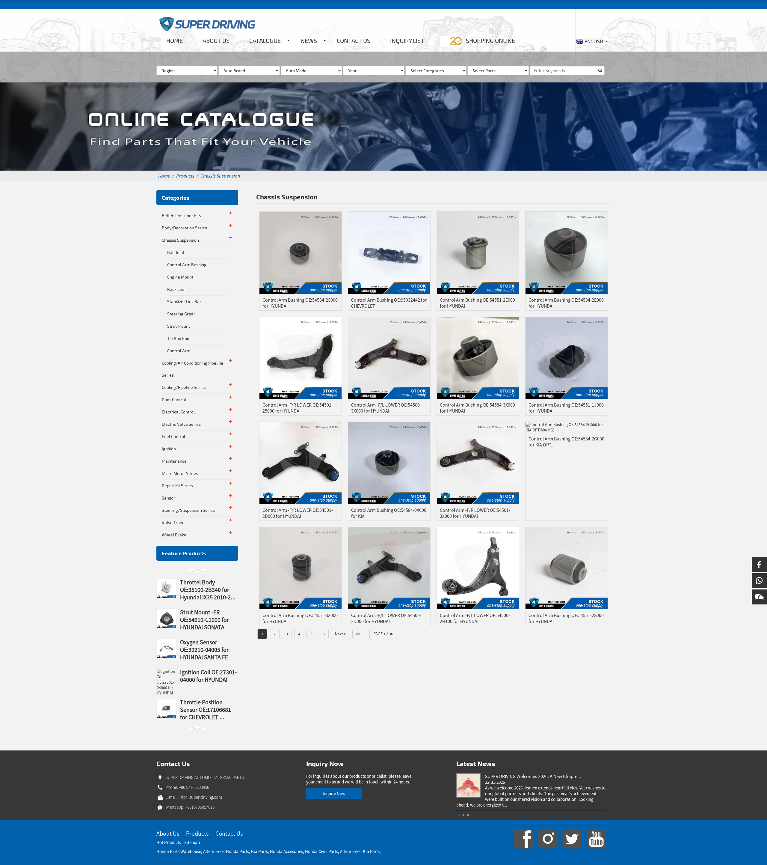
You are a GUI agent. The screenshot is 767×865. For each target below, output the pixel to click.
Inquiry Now (334, 793)
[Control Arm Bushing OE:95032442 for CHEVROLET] (389, 252)
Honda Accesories (286, 851)
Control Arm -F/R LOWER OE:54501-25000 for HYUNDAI (297, 408)
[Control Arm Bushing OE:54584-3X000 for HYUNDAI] (478, 357)
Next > (340, 634)
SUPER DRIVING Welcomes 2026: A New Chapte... (533, 776)
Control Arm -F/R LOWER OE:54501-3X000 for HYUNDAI (475, 513)
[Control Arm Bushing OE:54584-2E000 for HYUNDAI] (567, 252)
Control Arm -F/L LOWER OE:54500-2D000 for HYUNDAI (386, 618)
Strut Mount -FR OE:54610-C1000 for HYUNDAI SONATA (204, 619)
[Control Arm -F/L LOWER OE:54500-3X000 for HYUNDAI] (389, 357)
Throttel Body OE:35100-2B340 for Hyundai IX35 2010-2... (207, 589)
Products (185, 176)
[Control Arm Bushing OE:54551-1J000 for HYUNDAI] (567, 357)
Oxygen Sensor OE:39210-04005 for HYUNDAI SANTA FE (204, 649)
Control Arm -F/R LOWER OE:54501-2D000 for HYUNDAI (297, 513)
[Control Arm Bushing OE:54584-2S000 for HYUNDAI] (300, 252)
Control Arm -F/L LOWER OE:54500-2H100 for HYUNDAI (475, 618)
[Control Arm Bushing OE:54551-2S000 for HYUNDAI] (567, 567)
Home (164, 176)
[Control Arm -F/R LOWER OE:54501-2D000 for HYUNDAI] (300, 462)
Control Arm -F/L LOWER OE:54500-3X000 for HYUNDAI (386, 408)
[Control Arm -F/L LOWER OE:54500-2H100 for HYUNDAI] (478, 567)
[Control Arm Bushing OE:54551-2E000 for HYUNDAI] (478, 252)
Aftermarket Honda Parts (226, 851)
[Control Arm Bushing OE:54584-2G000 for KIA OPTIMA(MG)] (567, 427)
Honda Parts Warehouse (178, 851)
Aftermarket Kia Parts (360, 851)
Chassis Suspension (220, 176)
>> (358, 634)
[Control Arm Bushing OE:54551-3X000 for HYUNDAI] (300, 567)
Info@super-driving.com (200, 797)
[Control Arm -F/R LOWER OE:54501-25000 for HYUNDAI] (300, 357)
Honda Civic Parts (321, 851)
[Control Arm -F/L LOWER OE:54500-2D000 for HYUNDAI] (389, 567)
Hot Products (168, 842)
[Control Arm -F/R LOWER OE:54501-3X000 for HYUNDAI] (478, 462)
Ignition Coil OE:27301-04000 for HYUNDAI (208, 675)
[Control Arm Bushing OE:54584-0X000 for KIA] (389, 462)
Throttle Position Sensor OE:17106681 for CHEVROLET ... (205, 709)
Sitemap (192, 842)
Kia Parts (259, 851)
